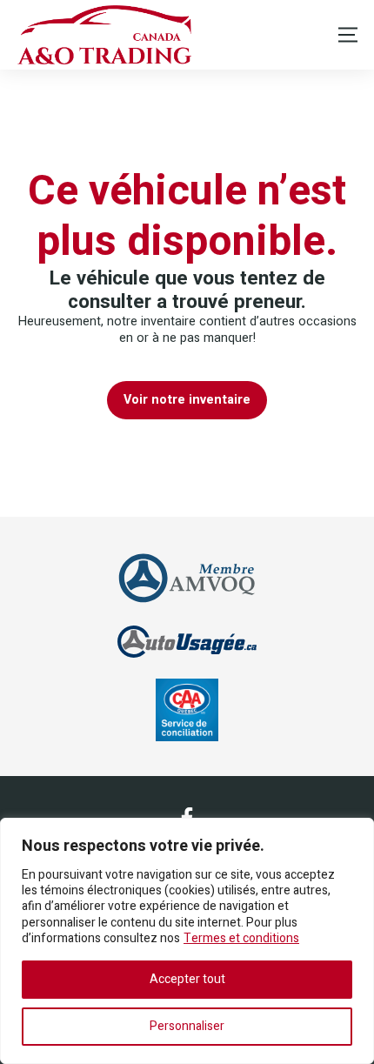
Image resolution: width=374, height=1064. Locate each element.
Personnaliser (187, 1026)
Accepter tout (187, 979)
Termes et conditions (241, 938)
